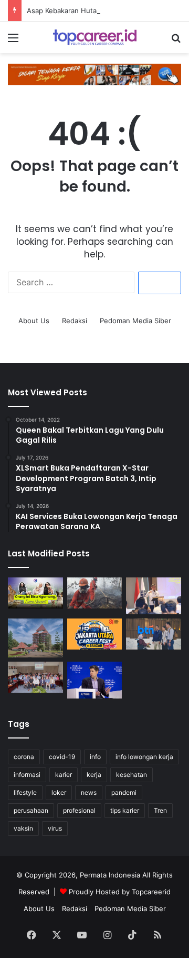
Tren (160, 810)
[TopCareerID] (94, 37)
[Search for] (176, 41)
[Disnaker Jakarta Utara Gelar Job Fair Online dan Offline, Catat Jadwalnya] (94, 634)
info (95, 757)
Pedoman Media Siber (135, 320)
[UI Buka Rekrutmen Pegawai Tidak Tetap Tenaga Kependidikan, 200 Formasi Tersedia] (35, 638)
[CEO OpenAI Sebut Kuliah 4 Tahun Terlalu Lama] (94, 680)
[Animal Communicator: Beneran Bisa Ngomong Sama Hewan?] (35, 592)
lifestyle (25, 792)
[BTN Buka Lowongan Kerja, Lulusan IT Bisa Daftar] (153, 634)
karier (63, 775)
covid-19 (62, 757)
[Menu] (13, 41)
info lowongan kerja (144, 757)
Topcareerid (151, 891)
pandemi (123, 792)
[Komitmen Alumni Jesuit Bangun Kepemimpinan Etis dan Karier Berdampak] (35, 677)
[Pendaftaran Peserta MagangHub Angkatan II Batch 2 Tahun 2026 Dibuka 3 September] (153, 595)
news (89, 792)
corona (24, 757)
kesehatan (131, 775)
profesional (79, 810)
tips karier (124, 810)
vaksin (23, 828)
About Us (33, 320)
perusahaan (31, 810)
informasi (27, 775)
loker (58, 792)
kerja (94, 775)
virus (55, 828)
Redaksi (74, 320)
